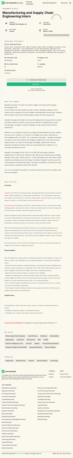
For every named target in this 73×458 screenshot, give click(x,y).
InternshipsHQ (10, 3)
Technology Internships (8, 439)
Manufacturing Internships (45, 413)
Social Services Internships (9, 431)
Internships (19, 3)
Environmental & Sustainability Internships (14, 419)
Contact (51, 377)
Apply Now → (36, 84)
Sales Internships (7, 422)
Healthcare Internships (44, 396)
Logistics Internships (43, 408)
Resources (64, 3)
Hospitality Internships (44, 399)
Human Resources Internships (46, 402)
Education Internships (8, 411)
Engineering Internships (8, 416)
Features (51, 374)
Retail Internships (42, 419)
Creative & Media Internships (10, 402)
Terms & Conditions (65, 377)
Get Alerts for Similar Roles (38, 80)
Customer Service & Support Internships (13, 405)
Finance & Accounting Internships (47, 388)
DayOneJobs (20, 453)
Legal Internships (42, 405)
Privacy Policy (64, 374)
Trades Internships (7, 442)
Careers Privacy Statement (13, 323)
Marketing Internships (44, 416)
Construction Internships (9, 396)
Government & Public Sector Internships (49, 393)
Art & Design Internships (9, 393)
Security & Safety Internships (10, 428)
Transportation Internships (9, 445)
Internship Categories (49, 3)
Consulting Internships (8, 399)
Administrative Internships (9, 388)
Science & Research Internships (11, 425)
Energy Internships (7, 413)
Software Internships (8, 433)
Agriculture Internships (8, 391)
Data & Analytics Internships (10, 408)
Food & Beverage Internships (46, 391)
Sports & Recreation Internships (11, 436)
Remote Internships (7, 448)
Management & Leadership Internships (49, 411)
